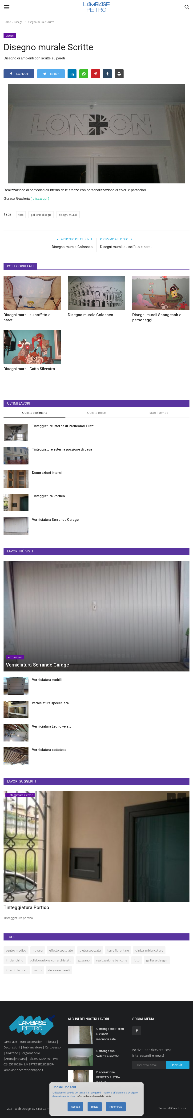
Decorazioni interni (47, 473)
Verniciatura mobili (47, 680)
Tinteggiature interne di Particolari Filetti (63, 426)
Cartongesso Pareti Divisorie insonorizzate (110, 1034)
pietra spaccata (90, 950)
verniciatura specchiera (50, 703)
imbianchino (14, 960)
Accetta (75, 1106)
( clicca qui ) (40, 198)
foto (21, 215)
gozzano (84, 960)
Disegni (18, 22)
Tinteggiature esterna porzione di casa (62, 449)
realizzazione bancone (111, 960)
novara (38, 950)
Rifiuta (94, 1106)
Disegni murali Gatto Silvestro (29, 369)
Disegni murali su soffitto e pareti (126, 247)
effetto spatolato (61, 950)
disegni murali (68, 215)
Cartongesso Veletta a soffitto (107, 1053)
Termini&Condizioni (172, 1108)
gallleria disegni (41, 215)
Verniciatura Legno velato (52, 726)
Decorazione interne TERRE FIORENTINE (46, 907)
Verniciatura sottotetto (49, 750)
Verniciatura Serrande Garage (55, 520)
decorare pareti (59, 970)
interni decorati (16, 970)
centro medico (16, 950)
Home (7, 22)
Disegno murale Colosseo (72, 247)
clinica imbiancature (149, 950)
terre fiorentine (118, 950)
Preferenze (115, 1106)
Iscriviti (177, 1065)
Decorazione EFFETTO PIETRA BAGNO (108, 1077)
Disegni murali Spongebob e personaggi (156, 317)
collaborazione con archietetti (50, 960)
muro (38, 970)
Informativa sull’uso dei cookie (94, 1096)
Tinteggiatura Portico (48, 496)
